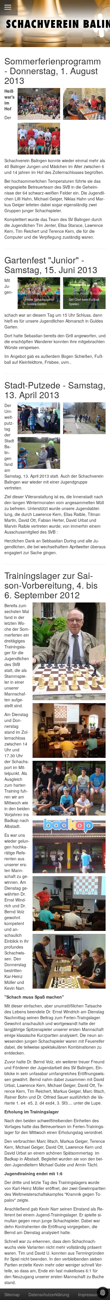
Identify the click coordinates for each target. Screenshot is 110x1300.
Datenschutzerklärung (48, 1294)
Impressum (88, 1294)
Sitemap (12, 1294)
